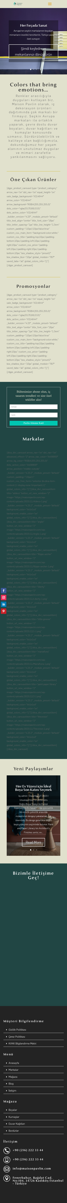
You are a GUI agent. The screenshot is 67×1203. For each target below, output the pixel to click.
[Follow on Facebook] (3, 590)
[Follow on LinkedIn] (3, 604)
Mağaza (13, 1076)
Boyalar (13, 1109)
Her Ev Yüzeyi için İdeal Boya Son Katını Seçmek (33, 788)
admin (24, 796)
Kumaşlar (14, 1116)
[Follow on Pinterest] (3, 611)
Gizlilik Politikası (17, 1029)
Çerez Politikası (17, 1036)
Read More (33, 842)
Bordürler (14, 1130)
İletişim (12, 1090)
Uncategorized (27, 800)
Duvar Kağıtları (17, 1123)
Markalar (13, 1069)
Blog (11, 1083)
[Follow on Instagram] (3, 597)
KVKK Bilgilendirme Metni (22, 1043)
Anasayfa (14, 1063)
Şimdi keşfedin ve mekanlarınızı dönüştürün (33, 52)
